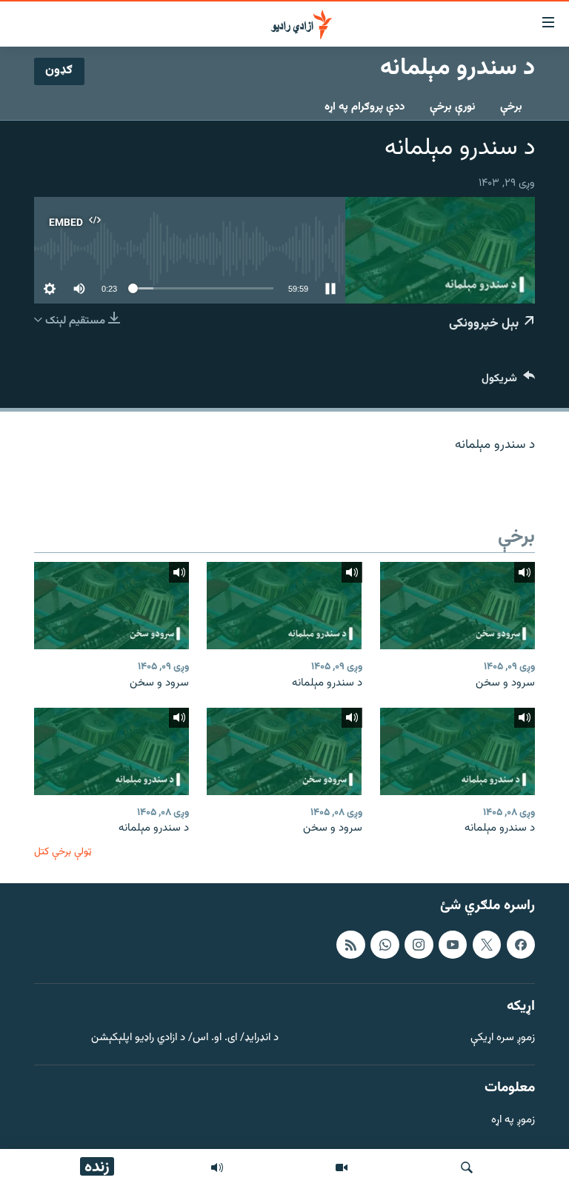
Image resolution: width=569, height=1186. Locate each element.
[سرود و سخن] (457, 605)
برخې (511, 106)
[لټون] (467, 1167)
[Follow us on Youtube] (453, 945)
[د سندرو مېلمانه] (284, 605)
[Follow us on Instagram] (419, 945)
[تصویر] (341, 1167)
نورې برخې (452, 106)
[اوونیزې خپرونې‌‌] (217, 1167)
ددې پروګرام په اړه (365, 106)
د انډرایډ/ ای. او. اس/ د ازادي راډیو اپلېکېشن (185, 1038)
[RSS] (350, 945)
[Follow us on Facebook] (521, 945)
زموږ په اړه (513, 1120)
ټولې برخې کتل (63, 852)
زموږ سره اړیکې (502, 1038)
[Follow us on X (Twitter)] (487, 945)
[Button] (508, 381)
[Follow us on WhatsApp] (384, 945)
